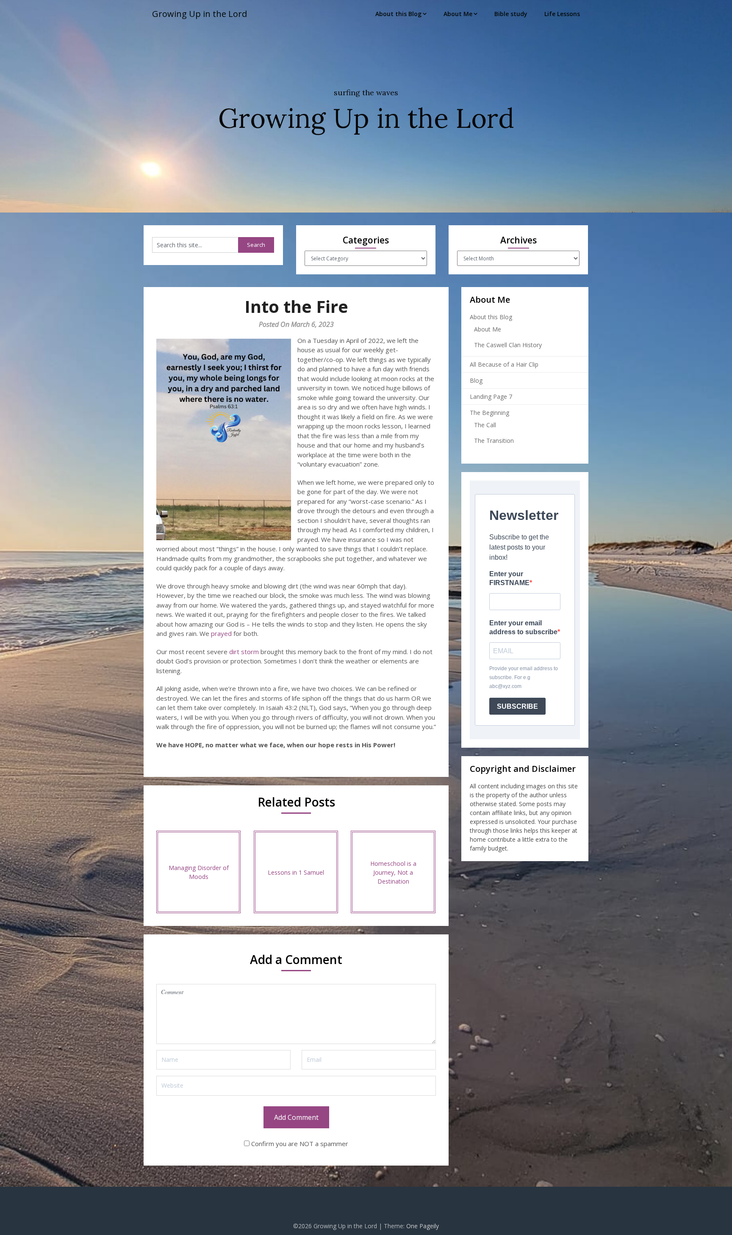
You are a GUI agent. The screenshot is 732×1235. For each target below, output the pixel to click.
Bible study (510, 14)
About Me (458, 14)
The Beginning (489, 413)
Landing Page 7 (491, 396)
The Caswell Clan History (508, 345)
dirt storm (244, 651)
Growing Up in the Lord (199, 13)
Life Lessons (562, 14)
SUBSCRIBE (517, 706)
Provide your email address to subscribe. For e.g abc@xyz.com (523, 677)
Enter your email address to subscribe (523, 627)
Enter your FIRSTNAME (509, 578)
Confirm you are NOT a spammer (299, 1143)
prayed (221, 633)
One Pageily (422, 1226)
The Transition (494, 441)
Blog (476, 380)
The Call (485, 425)
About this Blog (398, 14)
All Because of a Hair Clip (504, 364)
